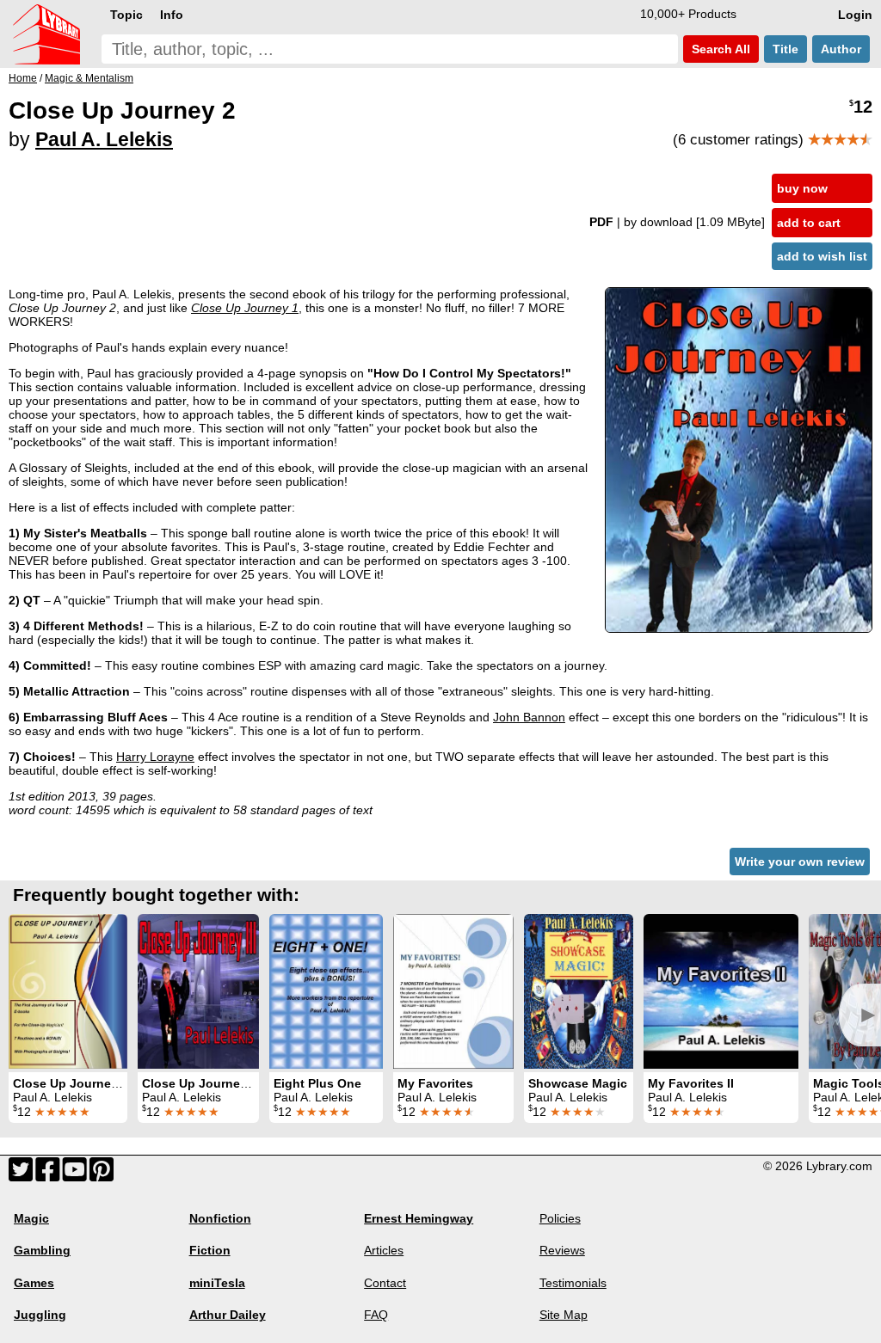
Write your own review (800, 861)
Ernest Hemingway (418, 1218)
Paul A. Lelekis (104, 139)
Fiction (210, 1250)
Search (719, 49)
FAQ (376, 1315)
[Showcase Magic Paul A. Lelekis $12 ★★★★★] (578, 991)
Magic (31, 1218)
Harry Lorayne (155, 756)
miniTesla (217, 1283)
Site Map (563, 1315)
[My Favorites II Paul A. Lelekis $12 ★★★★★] (721, 991)
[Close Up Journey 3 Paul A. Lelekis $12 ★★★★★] (198, 991)
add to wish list (822, 256)
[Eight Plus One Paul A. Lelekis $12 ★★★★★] (326, 991)
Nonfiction (220, 1218)
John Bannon (529, 717)
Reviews (562, 1250)
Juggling (40, 1315)
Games (34, 1283)
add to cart (809, 223)
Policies (560, 1218)
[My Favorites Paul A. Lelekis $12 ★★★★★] (453, 991)
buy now (802, 188)
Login (855, 14)
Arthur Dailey (227, 1315)
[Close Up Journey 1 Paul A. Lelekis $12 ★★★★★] (68, 991)
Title (785, 49)
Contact (385, 1283)
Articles (384, 1250)
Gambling (42, 1250)
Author (841, 49)
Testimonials (573, 1283)
